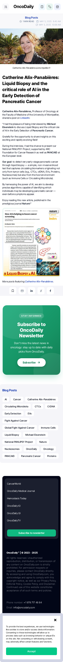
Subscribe (29, 362)
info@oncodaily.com (24, 607)
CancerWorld (14, 483)
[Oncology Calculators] (42, 7)
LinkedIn (24, 117)
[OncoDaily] (24, 7)
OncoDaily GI (14, 513)
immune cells (48, 427)
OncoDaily (31, 448)
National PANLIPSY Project (19, 441)
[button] (55, 620)
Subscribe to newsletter (31, 532)
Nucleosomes (12, 448)
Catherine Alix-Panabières (39, 281)
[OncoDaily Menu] (5, 7)
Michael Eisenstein (35, 434)
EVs (30, 413)
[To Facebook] (50, 290)
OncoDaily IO (14, 505)
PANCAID (10, 456)
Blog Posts (31, 17)
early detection (13, 413)
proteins (51, 456)
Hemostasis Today (16, 498)
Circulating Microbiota (16, 406)
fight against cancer (16, 420)
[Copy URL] (12, 290)
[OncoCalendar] (57, 7)
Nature (43, 441)
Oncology (48, 448)
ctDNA (51, 406)
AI (6, 399)
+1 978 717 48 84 (33, 602)
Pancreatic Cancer (31, 456)
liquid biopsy (12, 434)
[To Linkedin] (31, 290)
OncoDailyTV (14, 520)
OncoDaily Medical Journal (21, 490)
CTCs (38, 406)
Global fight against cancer (20, 427)
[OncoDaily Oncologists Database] (49, 7)
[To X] (41, 290)
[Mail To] (22, 290)
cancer (17, 399)
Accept (31, 651)
